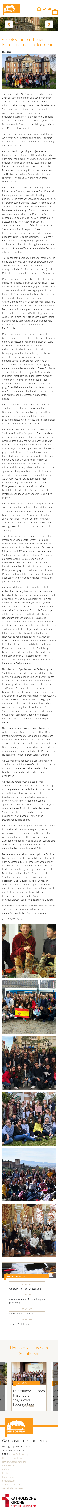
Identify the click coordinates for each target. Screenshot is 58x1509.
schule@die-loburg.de (20, 1454)
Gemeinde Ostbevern (13, 1488)
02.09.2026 (27, 1294)
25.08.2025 (27, 1319)
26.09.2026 (27, 1284)
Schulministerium (11, 1484)
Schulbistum (8, 1480)
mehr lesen (29, 1405)
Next (55, 1386)
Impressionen (9, 1477)
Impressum (8, 1465)
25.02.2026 (27, 1309)
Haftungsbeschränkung (14, 1461)
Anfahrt (6, 1469)
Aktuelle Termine (15, 1276)
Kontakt (6, 1473)
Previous (3, 1386)
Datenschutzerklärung (13, 1458)
